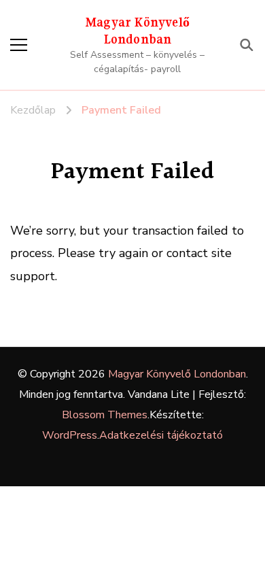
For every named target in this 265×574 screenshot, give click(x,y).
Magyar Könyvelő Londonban (177, 374)
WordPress (69, 435)
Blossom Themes (104, 414)
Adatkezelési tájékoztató (161, 435)
